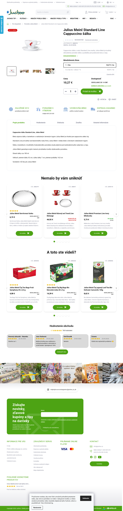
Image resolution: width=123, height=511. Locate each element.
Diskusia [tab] (60, 123)
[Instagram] (95, 456)
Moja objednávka (39, 470)
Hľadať (68, 12)
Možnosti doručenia (101, 86)
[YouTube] (100, 456)
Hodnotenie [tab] (40, 123)
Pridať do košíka (89, 91)
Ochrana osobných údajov (41, 464)
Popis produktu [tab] (19, 123)
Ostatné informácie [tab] (100, 123)
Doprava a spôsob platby (30, 2)
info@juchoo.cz (98, 446)
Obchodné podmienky (13, 2)
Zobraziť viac (61, 352)
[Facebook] (91, 456)
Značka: (69, 45)
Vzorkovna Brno (38, 458)
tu (52, 503)
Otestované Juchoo (13, 452)
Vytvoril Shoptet (96, 508)
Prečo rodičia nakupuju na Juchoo (17, 449)
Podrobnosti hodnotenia (91, 40)
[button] (54, 241)
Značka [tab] (79, 123)
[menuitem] (12, 18)
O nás (8, 446)
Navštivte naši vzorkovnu (14, 455)
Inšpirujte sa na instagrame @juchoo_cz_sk (63, 389)
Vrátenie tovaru (60, 2)
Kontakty (36, 461)
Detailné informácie (69, 56)
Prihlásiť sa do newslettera (51, 427)
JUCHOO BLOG (11, 458)
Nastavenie (37, 508)
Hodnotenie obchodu (46, 2)
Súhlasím (86, 498)
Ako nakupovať (38, 467)
